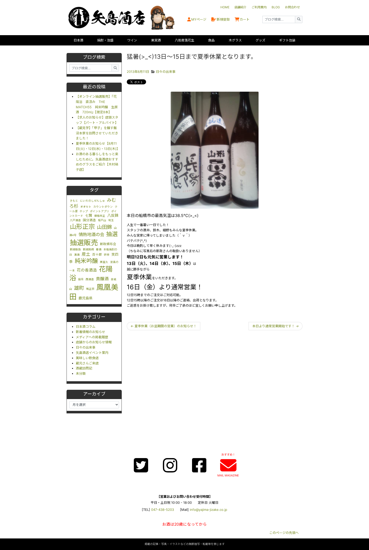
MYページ (198, 19)
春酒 (98, 249)
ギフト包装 (287, 40)
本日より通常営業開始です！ (275, 326)
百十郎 (97, 254)
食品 (211, 40)
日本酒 (78, 40)
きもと (74, 200)
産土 (86, 254)
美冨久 (104, 262)
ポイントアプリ (99, 211)
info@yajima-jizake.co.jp (208, 510)
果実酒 (156, 40)
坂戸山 (102, 220)
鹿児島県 (86, 298)
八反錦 (112, 215)
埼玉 (111, 220)
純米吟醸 (86, 260)
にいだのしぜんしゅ (92, 200)
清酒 (77, 254)
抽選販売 (84, 242)
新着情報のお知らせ (90, 332)
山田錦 (104, 227)
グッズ (260, 40)
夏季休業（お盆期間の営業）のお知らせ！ (164, 326)
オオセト (85, 206)
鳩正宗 (90, 289)
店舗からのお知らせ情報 (94, 342)
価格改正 (99, 215)
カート (245, 19)
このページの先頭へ (284, 533)
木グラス (235, 40)
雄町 (79, 288)
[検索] (298, 19)
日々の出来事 (85, 347)
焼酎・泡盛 (105, 40)
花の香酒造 (87, 270)
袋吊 (81, 279)
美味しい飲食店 (87, 358)
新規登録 (223, 19)
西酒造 (90, 279)
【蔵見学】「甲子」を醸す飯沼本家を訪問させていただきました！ (97, 133)
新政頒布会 (108, 244)
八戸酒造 (75, 220)
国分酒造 (89, 220)
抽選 (112, 234)
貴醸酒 (102, 278)
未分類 (81, 373)
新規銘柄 (88, 249)
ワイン (132, 40)
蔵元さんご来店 (87, 363)
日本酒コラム (85, 326)
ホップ (84, 211)
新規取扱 (75, 249)
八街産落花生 (184, 40)
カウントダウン (103, 206)
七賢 (88, 215)
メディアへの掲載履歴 (92, 337)
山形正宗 (82, 226)
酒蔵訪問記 (84, 368)
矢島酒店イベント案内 (92, 353)
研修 (106, 254)
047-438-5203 (162, 510)
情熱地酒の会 (91, 234)
